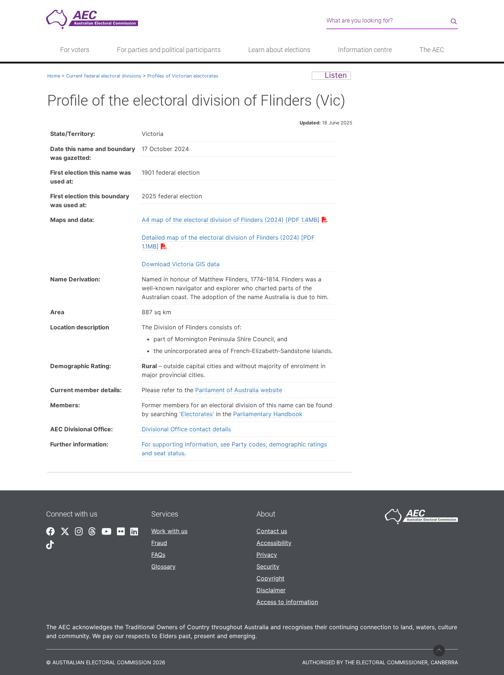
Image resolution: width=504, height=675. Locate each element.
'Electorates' (196, 414)
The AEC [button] (432, 50)
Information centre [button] (365, 50)
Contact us (271, 531)
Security (267, 566)
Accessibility (273, 542)
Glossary (163, 566)
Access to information (287, 602)
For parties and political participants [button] (169, 50)
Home (53, 76)
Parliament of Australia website (238, 390)
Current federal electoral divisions (103, 76)
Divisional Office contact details (186, 429)
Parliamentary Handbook (268, 414)
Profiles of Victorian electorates (182, 76)
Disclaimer (271, 590)
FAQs (158, 554)
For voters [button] (74, 50)
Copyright (270, 578)
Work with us (169, 531)
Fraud (159, 542)
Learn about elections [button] (279, 50)
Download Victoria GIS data (181, 264)
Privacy (266, 554)
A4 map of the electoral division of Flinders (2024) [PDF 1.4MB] (231, 219)
